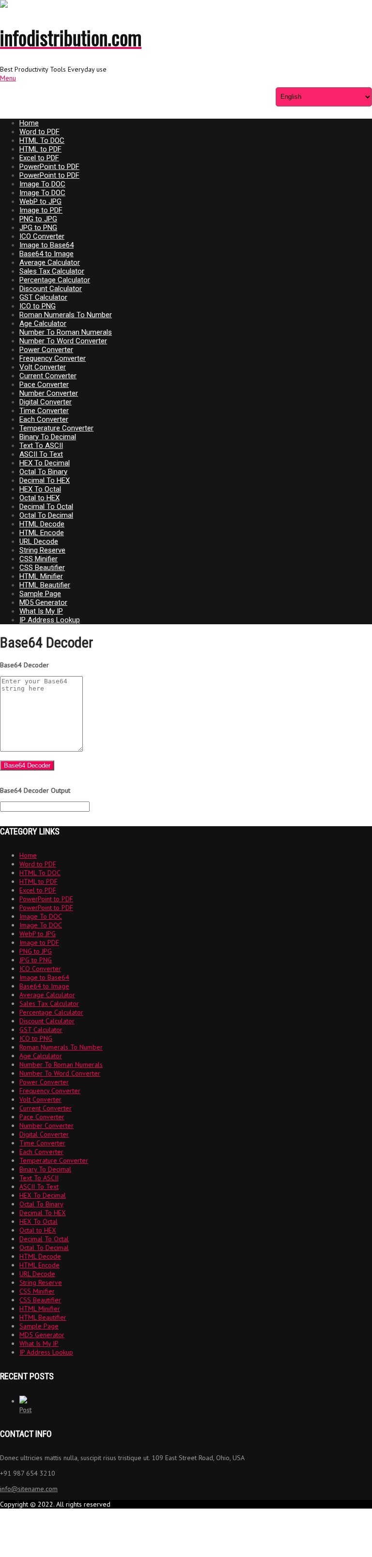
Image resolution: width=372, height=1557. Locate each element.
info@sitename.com (29, 1488)
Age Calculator (42, 323)
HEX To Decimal (44, 463)
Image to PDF (40, 210)
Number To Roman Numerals (65, 332)
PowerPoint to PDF (49, 166)
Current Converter (48, 375)
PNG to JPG (38, 219)
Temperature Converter (56, 428)
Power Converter (46, 349)
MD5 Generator (43, 602)
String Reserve (42, 550)
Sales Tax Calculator (51, 271)
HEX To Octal (40, 489)
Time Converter (44, 410)
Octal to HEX (39, 497)
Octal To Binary (43, 471)
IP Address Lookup (49, 620)
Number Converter (48, 393)
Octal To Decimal (46, 515)
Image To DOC (42, 184)
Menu (8, 78)
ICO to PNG (37, 306)
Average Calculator (49, 262)
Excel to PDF (39, 158)
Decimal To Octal (46, 506)
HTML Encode (41, 532)
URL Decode (38, 541)
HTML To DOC (41, 140)
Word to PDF (39, 131)
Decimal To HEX (44, 480)
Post (25, 1409)
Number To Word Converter (63, 341)
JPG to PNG (38, 227)
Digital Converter (45, 402)
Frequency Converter (52, 358)
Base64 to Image (46, 253)
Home (29, 123)
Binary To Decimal (47, 436)
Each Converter (43, 419)
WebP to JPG (40, 201)
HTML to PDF (40, 149)
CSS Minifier (38, 559)
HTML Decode (41, 524)
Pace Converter (44, 384)
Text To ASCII (41, 445)
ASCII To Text (41, 454)
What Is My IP (41, 611)
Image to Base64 (46, 245)
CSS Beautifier (42, 567)
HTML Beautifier (44, 585)
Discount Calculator (50, 288)
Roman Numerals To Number (65, 314)
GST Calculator (43, 297)
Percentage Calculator (54, 280)
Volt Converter (42, 367)
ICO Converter (41, 236)
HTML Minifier (41, 576)
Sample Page (40, 593)
